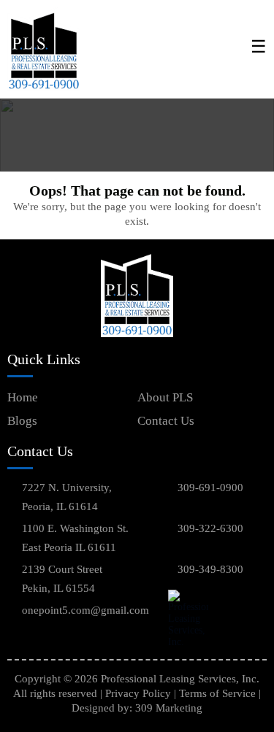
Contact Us (165, 421)
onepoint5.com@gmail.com (85, 610)
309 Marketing (168, 708)
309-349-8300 (210, 569)
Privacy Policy (138, 693)
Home (22, 397)
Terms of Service (217, 693)
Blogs (22, 421)
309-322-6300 (210, 528)
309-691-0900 (210, 487)
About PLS (165, 397)
